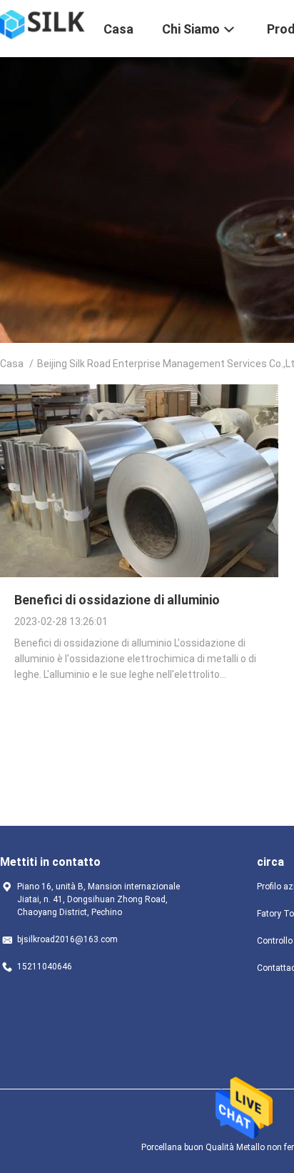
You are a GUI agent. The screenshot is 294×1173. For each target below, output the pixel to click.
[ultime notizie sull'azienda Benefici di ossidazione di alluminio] (139, 573)
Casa (12, 363)
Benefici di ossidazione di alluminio (117, 599)
